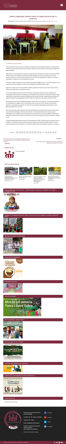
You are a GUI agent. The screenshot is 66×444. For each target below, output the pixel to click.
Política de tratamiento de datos (31, 432)
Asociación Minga (19, 21)
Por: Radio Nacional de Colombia (14, 63)
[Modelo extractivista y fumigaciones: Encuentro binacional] (54, 171)
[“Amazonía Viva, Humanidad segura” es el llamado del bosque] (11, 171)
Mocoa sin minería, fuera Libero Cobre (25, 177)
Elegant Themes (12, 442)
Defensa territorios (36, 21)
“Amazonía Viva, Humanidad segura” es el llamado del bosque (11, 178)
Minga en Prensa (46, 21)
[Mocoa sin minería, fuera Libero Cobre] (25, 171)
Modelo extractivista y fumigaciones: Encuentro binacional (54, 178)
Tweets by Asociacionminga (11, 402)
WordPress (26, 442)
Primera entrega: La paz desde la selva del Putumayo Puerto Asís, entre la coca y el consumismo (40, 179)
